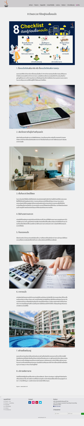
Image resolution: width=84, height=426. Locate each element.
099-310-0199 (57, 406)
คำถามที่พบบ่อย (71, 5)
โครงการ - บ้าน (8, 401)
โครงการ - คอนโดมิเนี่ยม (9, 403)
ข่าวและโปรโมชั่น (50, 5)
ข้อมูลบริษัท (42, 5)
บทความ (58, 5)
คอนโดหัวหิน (24, 68)
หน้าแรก (31, 5)
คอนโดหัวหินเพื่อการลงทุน (50, 68)
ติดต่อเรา (64, 5)
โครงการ (36, 5)
